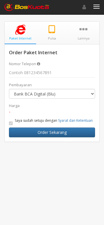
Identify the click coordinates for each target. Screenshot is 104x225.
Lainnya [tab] (84, 38)
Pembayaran (20, 84)
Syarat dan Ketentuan (75, 120)
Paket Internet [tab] (20, 38)
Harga (14, 105)
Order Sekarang (52, 132)
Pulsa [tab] (52, 38)
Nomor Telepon (23, 63)
